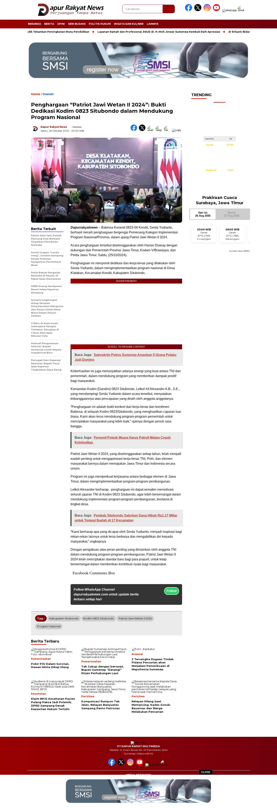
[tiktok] (241, 10)
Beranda (34, 23)
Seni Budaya (77, 23)
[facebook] (189, 10)
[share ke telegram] (160, 130)
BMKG (247, 251)
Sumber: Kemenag (219, 190)
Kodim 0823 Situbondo (98, 618)
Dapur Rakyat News (54, 126)
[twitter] (198, 10)
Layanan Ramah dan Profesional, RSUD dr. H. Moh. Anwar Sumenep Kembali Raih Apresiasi (146, 31)
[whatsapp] (229, 10)
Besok (231, 214)
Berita (49, 23)
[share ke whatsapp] (151, 130)
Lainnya (152, 23)
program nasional (48, 626)
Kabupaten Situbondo (64, 618)
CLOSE (205, 772)
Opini (61, 23)
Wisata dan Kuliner (129, 23)
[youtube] (217, 10)
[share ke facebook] (135, 130)
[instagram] (208, 10)
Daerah (48, 94)
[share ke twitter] (143, 130)
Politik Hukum (100, 23)
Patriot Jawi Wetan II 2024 (135, 618)
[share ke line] (168, 130)
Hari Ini (202, 214)
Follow (171, 591)
